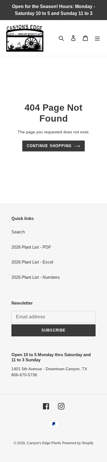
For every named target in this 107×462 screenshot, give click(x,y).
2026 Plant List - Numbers (35, 277)
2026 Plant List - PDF (31, 247)
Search (18, 231)
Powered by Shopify (77, 443)
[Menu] (97, 38)
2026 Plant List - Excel (32, 262)
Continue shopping (49, 146)
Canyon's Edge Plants (44, 443)
